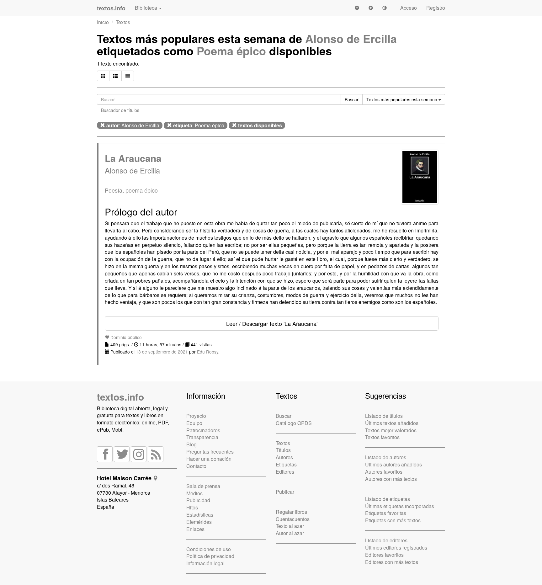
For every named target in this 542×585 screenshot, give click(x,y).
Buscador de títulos (120, 110)
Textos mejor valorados (391, 430)
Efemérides (199, 521)
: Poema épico (198, 125)
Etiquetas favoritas (385, 513)
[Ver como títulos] (115, 76)
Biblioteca (146, 7)
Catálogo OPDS (294, 423)
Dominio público (125, 337)
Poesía (113, 190)
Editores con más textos (391, 562)
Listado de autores (385, 457)
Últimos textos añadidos (391, 423)
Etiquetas (286, 464)
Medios (194, 493)
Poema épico (231, 50)
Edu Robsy (207, 351)
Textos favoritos (382, 437)
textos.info (120, 396)
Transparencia (202, 437)
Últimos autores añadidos (393, 464)
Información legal (205, 563)
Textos (123, 22)
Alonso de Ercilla (351, 38)
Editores (285, 471)
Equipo (194, 423)
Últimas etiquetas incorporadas (399, 506)
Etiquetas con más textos (393, 520)
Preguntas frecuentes (210, 451)
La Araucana (133, 158)
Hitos (192, 507)
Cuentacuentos (293, 519)
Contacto (196, 466)
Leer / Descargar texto (271, 323)
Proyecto (196, 415)
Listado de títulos (384, 415)
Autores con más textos (391, 478)
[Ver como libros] (103, 76)
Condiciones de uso (208, 549)
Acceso (408, 7)
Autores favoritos (383, 471)
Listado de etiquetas (387, 499)
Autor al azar (290, 533)
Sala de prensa (203, 486)
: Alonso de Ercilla (132, 125)
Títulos (283, 450)
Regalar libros (291, 511)
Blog (191, 444)
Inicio (103, 22)
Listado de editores (386, 540)
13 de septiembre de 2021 (162, 351)
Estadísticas (199, 514)
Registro (435, 7)
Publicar (285, 491)
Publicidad (198, 500)
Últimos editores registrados (396, 547)
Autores (284, 457)
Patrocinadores (203, 430)
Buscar (283, 415)
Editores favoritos (384, 554)
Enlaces (195, 529)
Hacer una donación (208, 458)
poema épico (141, 190)
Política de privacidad (210, 556)
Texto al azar (290, 525)
